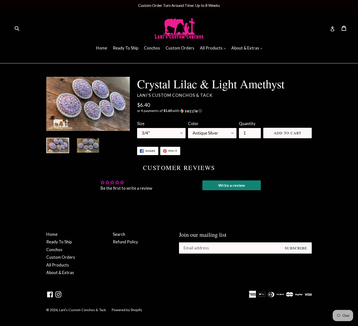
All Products (214, 47)
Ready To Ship (125, 47)
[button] (224, 111)
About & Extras (248, 47)
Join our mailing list (202, 234)
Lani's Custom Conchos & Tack (83, 310)
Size (140, 123)
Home (101, 47)
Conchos (152, 47)
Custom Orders (180, 47)
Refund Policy (125, 241)
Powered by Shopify (127, 310)
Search (119, 234)
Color (193, 123)
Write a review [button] (231, 185)
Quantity (247, 123)
